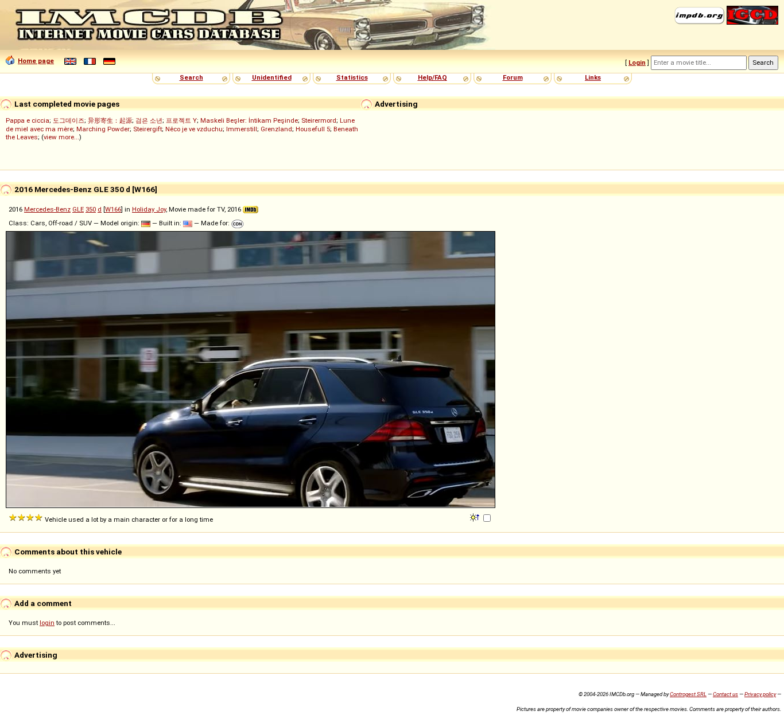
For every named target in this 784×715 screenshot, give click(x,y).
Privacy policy (760, 694)
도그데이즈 (68, 120)
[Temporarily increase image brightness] (475, 517)
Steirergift (147, 129)
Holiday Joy (149, 209)
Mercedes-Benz (47, 209)
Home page (36, 61)
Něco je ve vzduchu (194, 129)
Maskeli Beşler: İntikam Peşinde (249, 120)
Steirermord (318, 120)
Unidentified (272, 77)
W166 (113, 209)
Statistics (352, 77)
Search (191, 77)
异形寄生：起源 (110, 120)
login (47, 623)
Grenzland (276, 129)
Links (593, 77)
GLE (78, 209)
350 (91, 209)
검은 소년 (148, 120)
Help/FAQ (432, 77)
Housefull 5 (313, 129)
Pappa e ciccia (27, 120)
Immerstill (241, 129)
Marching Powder (103, 129)
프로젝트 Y (181, 120)
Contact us (725, 694)
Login (637, 62)
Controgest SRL (688, 694)
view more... (61, 137)
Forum (513, 77)
